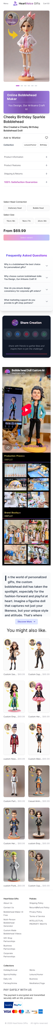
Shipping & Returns (13, 173)
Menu (6, 3)
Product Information (13, 157)
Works (32, 970)
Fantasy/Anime (10, 983)
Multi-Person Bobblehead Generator (9, 922)
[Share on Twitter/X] (9, 334)
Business (33, 979)
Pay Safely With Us (18, 989)
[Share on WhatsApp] (44, 334)
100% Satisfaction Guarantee (21, 182)
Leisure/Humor (30, 145)
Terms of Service (37, 916)
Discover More (25, 621)
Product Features (12, 165)
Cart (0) (46, 3)
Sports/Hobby (10, 974)
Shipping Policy (36, 903)
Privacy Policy (35, 912)
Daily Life (8, 979)
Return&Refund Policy (39, 907)
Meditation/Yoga (37, 983)
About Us (8, 903)
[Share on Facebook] (17, 334)
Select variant (26, 237)
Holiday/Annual (10, 970)
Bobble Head (38, 208)
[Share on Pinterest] (26, 334)
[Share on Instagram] (35, 334)
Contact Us (9, 907)
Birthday (43, 145)
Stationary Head (14, 208)
